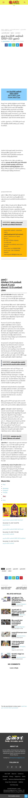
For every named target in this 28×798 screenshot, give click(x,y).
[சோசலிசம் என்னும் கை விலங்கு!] (5, 655)
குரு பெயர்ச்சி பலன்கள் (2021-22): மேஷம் (13, 529)
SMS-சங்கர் (22, 614)
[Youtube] (20, 767)
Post (4, 484)
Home (2, 29)
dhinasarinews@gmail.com (17, 757)
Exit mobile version (14, 796)
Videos (23, 776)
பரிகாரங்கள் (4, 570)
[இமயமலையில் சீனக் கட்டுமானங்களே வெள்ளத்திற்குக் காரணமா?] (5, 622)
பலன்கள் (9, 570)
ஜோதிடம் (7, 29)
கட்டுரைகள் (13, 657)
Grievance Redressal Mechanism (17, 779)
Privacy (11, 776)
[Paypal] (11, 767)
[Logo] (14, 741)
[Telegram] (17, 45)
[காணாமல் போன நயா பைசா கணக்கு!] (5, 634)
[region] (14, 59)
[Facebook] (6, 45)
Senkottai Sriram (21, 636)
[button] (3, 2)
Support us (17, 776)
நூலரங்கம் (13, 604)
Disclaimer (5, 776)
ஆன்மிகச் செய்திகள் (15, 614)
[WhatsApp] (13, 45)
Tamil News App (14, 784)
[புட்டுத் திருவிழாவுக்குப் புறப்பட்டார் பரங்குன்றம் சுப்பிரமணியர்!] (5, 643)
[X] (10, 45)
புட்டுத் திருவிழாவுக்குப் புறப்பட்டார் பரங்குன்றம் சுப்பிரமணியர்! (18, 643)
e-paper (5, 779)
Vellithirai (21, 782)
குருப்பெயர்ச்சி (22, 568)
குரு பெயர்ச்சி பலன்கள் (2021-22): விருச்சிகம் (14, 538)
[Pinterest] (21, 45)
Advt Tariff (7, 773)
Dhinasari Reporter (21, 604)
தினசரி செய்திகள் (6, 41)
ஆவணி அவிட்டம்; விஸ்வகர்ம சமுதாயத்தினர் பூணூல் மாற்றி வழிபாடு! (19, 611)
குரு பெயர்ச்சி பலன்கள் (14, 29)
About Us (14, 773)
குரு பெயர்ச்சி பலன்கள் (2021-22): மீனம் (13, 520)
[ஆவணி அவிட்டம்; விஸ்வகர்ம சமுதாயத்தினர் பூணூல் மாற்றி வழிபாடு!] (5, 611)
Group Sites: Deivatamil (11, 782)
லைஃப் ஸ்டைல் (17, 32)
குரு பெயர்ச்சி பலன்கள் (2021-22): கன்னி (6, 588)
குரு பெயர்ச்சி (8, 568)
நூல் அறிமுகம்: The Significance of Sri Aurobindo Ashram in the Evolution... (19, 600)
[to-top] (26, 795)
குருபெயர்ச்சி (15, 568)
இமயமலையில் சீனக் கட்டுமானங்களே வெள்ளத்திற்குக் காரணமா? (17, 622)
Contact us (20, 773)
